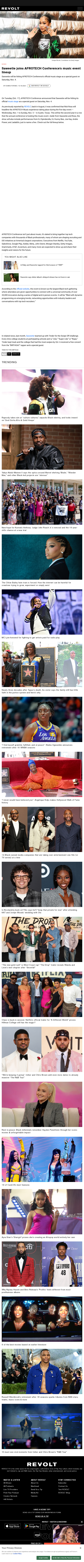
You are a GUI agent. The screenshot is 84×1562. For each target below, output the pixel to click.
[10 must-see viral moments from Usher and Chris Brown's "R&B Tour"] (42, 1426)
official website (22, 289)
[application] (62, 1536)
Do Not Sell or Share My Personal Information (66, 1558)
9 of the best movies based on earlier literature (24, 1344)
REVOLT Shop (64, 1493)
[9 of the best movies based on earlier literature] (42, 1319)
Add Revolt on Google (40, 85)
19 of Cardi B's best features (16, 1185)
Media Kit (34, 1493)
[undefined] (11, 265)
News (4, 64)
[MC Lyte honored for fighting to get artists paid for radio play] (42, 612)
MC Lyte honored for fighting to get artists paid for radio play (31, 637)
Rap (9, 354)
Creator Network (10, 1496)
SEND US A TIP (42, 1516)
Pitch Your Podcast (11, 1493)
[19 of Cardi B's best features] (42, 1159)
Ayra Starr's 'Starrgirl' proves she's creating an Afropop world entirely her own (38, 1237)
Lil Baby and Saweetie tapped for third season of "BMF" (41, 265)
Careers (34, 1496)
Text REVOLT (63, 1489)
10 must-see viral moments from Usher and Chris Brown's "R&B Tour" (34, 1452)
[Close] (80, 1548)
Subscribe (62, 1483)
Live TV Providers (11, 1489)
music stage (13, 101)
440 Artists (8, 1499)
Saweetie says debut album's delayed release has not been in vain (45, 277)
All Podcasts (9, 1486)
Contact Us (63, 1486)
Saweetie (30, 336)
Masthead (35, 1486)
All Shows (7, 1483)
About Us (34, 1483)
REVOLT (27, 106)
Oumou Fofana (11, 86)
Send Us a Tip (36, 1489)
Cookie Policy (17, 1553)
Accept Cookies (43, 1558)
